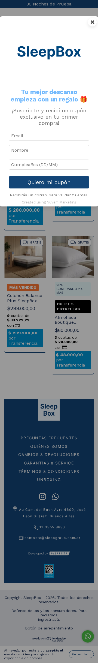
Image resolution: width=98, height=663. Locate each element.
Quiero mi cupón (49, 182)
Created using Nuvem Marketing (49, 202)
